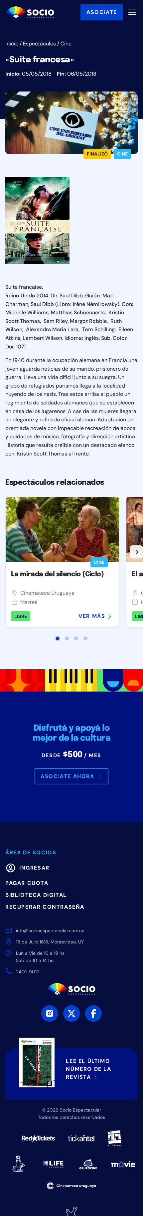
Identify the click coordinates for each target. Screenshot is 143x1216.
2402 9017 (27, 972)
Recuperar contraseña (44, 906)
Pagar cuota (27, 883)
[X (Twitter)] (71, 1013)
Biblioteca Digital (36, 894)
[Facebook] (93, 1013)
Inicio (11, 43)
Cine (66, 43)
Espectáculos (39, 43)
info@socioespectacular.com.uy (50, 931)
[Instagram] (49, 1013)
